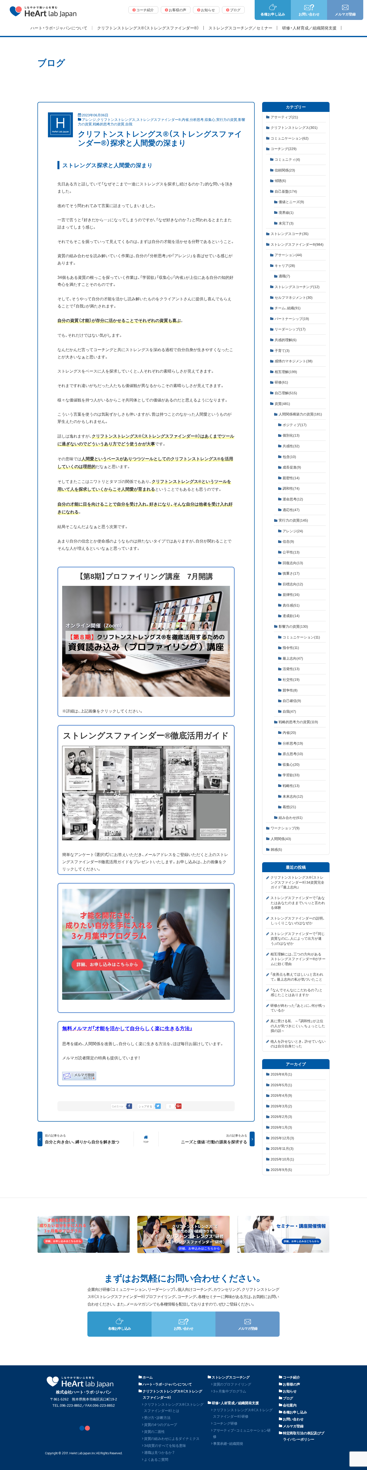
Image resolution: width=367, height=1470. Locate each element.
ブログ (288, 1397)
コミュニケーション (290, 138)
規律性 (291, 594)
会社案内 (290, 1404)
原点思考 (293, 753)
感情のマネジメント (294, 360)
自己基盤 (286, 191)
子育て (282, 350)
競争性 (290, 690)
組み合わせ (291, 817)
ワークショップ (285, 827)
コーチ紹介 (291, 1377)
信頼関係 (285, 169)
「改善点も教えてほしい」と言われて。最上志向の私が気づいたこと (296, 977)
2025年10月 (282, 1159)
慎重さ (291, 573)
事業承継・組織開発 (228, 1443)
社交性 (291, 679)
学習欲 (291, 774)
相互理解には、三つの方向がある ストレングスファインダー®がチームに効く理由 (298, 958)
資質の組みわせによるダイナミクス (171, 1438)
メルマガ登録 (293, 1425)
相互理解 (286, 371)
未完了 (286, 223)
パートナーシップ (292, 318)
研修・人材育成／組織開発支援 (235, 1402)
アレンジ (89, 119)
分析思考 (197, 119)
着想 (289, 806)
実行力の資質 (226, 119)
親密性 (291, 477)
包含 (289, 456)
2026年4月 (281, 1095)
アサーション (288, 254)
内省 (185, 119)
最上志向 (293, 658)
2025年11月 (282, 1148)
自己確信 (292, 700)
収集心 (210, 119)
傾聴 (280, 180)
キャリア (285, 265)
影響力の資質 (293, 626)
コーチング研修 (225, 1423)
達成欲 (291, 615)
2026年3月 (281, 1105)
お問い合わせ (293, 1418)
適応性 (291, 509)
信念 (288, 541)
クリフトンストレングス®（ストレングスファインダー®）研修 (243, 1412)
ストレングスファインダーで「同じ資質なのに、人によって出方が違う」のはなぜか (297, 938)
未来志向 (293, 796)
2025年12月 (282, 1137)
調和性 (291, 488)
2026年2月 (281, 1116)
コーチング (284, 148)
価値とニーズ (291, 201)
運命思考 (293, 498)
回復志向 (293, 562)
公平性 (291, 551)
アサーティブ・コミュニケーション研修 (242, 1433)
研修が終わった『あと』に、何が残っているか (297, 1008)
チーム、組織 (288, 307)
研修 (281, 382)
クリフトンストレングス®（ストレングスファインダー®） (172, 1394)
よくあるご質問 (156, 1459)
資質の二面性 (154, 1431)
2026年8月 (281, 1074)
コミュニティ (287, 159)
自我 (128, 123)
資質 (282, 403)
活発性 (291, 668)
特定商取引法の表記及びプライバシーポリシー (303, 1436)
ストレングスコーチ (290, 233)
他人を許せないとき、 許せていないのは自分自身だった (298, 1044)
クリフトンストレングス (116, 119)
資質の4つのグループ (160, 1424)
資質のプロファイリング (232, 1384)
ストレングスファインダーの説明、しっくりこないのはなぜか (297, 921)
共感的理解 (286, 339)
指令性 (291, 647)
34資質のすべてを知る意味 (165, 1445)
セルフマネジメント (294, 297)
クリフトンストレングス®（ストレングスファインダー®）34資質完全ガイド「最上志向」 (297, 882)
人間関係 (281, 838)
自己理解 (286, 392)
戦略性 (291, 785)
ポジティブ (295, 424)
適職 (284, 275)
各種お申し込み (295, 1411)
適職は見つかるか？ (159, 1452)
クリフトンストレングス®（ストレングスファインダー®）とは (173, 1407)
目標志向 (293, 583)
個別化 (291, 435)
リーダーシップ (290, 328)
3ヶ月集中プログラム (229, 1391)
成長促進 (292, 466)
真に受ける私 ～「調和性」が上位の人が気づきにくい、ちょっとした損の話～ (297, 1025)
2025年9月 (281, 1169)
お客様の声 (291, 1384)
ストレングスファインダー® (158, 119)
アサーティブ (284, 116)
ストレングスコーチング (297, 286)
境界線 (286, 212)
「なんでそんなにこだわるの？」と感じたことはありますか (296, 992)
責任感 (291, 605)
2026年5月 (281, 1084)
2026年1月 (281, 1127)
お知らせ (290, 1391)
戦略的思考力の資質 (108, 123)
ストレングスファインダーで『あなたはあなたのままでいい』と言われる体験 (297, 902)
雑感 (276, 849)
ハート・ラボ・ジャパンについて (167, 1384)
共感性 (291, 445)
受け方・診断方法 (157, 1417)
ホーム (148, 1377)
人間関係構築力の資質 (300, 413)
